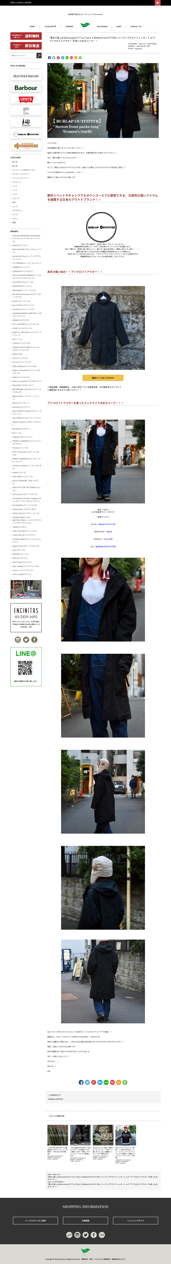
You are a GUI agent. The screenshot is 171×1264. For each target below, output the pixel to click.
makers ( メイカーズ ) (20, 377)
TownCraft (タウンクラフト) (23, 535)
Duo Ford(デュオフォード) (23, 305)
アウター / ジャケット (20, 174)
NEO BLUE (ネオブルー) (21, 429)
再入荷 (15, 166)
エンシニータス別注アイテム (23, 170)
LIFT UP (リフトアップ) (21, 362)
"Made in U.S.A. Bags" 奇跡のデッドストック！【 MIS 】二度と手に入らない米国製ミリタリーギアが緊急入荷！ (103, 1151)
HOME (32, 26)
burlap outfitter (55, 1098)
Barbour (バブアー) (20, 245)
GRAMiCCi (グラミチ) (20, 320)
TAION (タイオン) (19, 527)
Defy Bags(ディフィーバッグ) (24, 290)
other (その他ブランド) (21, 574)
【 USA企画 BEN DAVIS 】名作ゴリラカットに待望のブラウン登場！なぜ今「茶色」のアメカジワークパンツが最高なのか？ (80, 1152)
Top (49, 1174)
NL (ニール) (16, 433)
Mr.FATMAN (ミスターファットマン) (26, 418)
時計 (14, 202)
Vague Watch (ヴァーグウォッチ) (25, 546)
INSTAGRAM (102, 26)
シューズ (15, 198)
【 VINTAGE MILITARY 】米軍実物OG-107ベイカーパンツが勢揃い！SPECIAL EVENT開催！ (57, 1151)
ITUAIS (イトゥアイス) (21, 343)
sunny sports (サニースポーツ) (24, 494)
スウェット (16, 182)
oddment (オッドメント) (22, 437)
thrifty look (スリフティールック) (25, 513)
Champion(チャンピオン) (22, 271)
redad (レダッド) (19, 472)
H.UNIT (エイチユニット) (22, 328)
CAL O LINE (108, 539)
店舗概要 (85, 1220)
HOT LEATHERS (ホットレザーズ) (25, 324)
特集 (14, 222)
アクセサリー (17, 210)
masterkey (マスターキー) (22, 385)
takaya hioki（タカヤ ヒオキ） (24, 509)
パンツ (15, 194)
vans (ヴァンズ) (18, 550)
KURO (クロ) (17, 354)
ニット (15, 190)
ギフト (15, 218)
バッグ (15, 206)
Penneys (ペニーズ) (20, 448)
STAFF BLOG (152, 43)
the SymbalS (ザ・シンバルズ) (24, 505)
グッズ (15, 214)
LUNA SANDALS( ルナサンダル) (24, 366)
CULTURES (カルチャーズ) (22, 282)
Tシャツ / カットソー (20, 178)
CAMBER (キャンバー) (21, 267)
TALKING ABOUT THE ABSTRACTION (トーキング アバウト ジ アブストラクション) (27, 520)
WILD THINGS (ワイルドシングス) (25, 566)
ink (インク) (17, 339)
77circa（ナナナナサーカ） (23, 570)
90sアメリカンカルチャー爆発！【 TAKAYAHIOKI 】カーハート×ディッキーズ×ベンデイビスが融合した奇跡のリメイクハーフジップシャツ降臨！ (125, 1153)
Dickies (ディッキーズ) (21, 301)
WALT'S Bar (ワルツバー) (22, 562)
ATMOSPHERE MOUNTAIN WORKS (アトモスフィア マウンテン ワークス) (26, 238)
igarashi (138, 48)
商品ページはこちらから (103, 377)
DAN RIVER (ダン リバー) (22, 286)
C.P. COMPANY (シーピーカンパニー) (26, 263)
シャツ (15, 186)
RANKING (69, 26)
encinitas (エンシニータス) (23, 309)
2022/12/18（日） (143, 46)
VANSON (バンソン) (20, 554)
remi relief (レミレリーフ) (22, 476)
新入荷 (15, 161)
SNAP (119, 26)
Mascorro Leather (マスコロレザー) (26, 381)
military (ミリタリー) (20, 403)
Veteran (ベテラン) (20, 558)
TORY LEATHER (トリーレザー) (24, 531)
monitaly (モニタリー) (21, 407)
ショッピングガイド (135, 1220)
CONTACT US (135, 26)
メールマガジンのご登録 (35, 1220)
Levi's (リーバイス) (19, 358)
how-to (142, 43)
